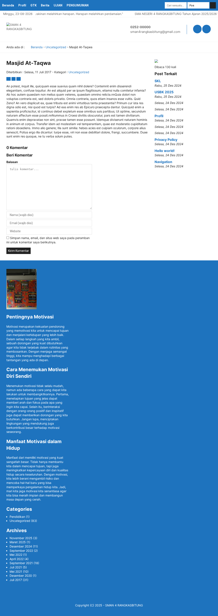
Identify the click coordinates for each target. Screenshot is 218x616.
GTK (33, 5)
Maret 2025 (18, 542)
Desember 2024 (21, 546)
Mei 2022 (16, 554)
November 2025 (21, 538)
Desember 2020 (21, 575)
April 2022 (17, 559)
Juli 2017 (16, 580)
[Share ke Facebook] (8, 79)
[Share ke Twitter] (14, 79)
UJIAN (58, 5)
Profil (22, 5)
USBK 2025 (164, 92)
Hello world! (165, 151)
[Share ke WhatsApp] (18, 79)
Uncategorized (56, 47)
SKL (158, 81)
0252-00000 (140, 27)
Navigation (163, 162)
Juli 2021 (16, 567)
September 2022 (21, 550)
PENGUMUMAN (78, 5)
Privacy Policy (166, 139)
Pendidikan (17, 516)
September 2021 (21, 563)
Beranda (8, 5)
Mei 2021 (16, 571)
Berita (45, 5)
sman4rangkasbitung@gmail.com (155, 32)
